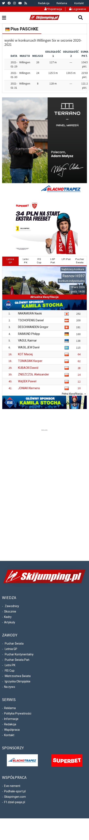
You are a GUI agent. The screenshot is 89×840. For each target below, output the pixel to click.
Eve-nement (12, 786)
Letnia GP (11, 649)
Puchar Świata (14, 643)
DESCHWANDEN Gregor (33, 327)
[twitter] (3, 3)
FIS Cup (9, 670)
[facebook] (9, 3)
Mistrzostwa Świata (18, 676)
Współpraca (12, 729)
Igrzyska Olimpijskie (17, 681)
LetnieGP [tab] (10, 261)
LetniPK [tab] (26, 261)
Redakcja (44, 3)
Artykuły (9, 622)
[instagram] (14, 3)
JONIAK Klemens (29, 388)
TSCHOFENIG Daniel (31, 320)
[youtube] (20, 3)
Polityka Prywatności (17, 713)
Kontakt (79, 3)
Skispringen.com (15, 796)
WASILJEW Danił (29, 347)
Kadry (8, 617)
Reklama (62, 3)
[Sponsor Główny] (22, 760)
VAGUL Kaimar (27, 340)
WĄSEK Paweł (27, 381)
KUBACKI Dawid (28, 367)
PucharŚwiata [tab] (79, 261)
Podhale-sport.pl (15, 791)
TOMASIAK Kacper (30, 361)
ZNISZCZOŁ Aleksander (33, 374)
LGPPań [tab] (52, 261)
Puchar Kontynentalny (19, 654)
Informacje (11, 719)
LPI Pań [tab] (66, 259)
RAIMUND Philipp (29, 334)
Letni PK (10, 665)
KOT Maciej (25, 354)
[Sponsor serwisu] (66, 760)
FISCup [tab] (39, 261)
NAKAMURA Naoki (30, 313)
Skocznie (10, 611)
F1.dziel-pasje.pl (14, 802)
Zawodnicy (12, 606)
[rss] (25, 3)
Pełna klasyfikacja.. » (74, 393)
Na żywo (9, 686)
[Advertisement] (44, 494)
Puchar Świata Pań (17, 659)
